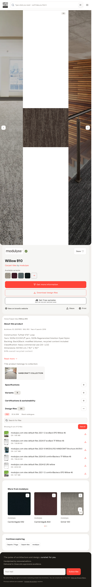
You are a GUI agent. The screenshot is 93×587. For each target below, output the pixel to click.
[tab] (7, 414)
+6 (81, 512)
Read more (9, 358)
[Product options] (27, 495)
